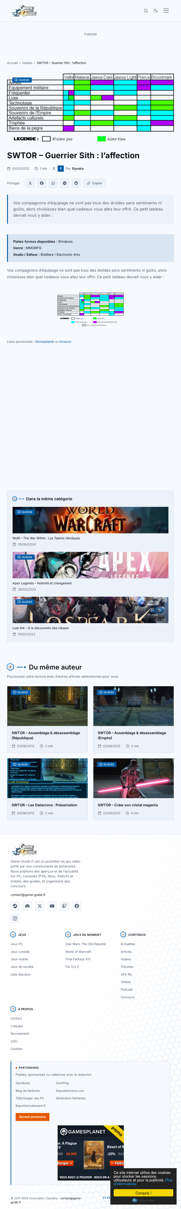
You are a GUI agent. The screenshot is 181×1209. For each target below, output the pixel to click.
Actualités (128, 944)
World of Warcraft (78, 951)
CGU (14, 1041)
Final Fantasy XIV (78, 959)
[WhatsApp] (53, 183)
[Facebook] (41, 183)
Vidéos (126, 982)
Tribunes (127, 966)
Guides (27, 63)
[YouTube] (52, 906)
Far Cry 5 (72, 966)
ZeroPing (62, 1083)
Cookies (16, 1049)
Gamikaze (23, 1083)
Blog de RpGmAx (28, 1090)
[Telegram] (64, 183)
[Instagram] (15, 918)
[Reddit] (76, 183)
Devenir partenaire (32, 1117)
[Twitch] (64, 906)
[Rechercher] (145, 10)
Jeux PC (17, 944)
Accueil (12, 63)
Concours (127, 997)
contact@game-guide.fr (28, 895)
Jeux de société (22, 966)
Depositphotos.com (70, 1090)
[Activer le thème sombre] (155, 10)
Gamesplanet (44, 341)
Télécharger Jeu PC (30, 1098)
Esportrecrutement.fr (31, 1105)
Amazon (65, 341)
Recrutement (20, 1033)
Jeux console (20, 951)
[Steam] (15, 906)
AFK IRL (126, 974)
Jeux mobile (19, 959)
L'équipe (17, 1026)
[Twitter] (30, 183)
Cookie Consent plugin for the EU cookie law (143, 1200)
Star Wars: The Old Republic (86, 944)
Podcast (127, 989)
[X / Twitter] (39, 906)
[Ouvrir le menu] (166, 10)
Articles (126, 951)
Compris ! (144, 1193)
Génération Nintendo (71, 1098)
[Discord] (27, 906)
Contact (16, 1018)
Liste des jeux (20, 974)
